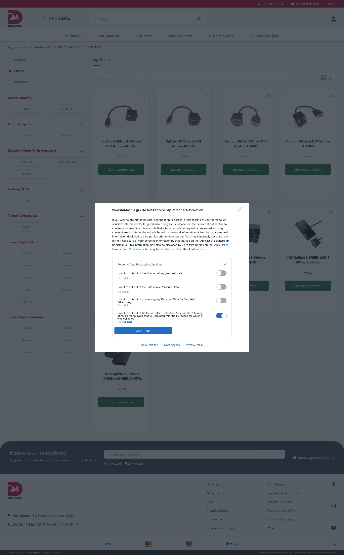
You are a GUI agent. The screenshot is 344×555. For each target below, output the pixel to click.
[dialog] (172, 277)
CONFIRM (143, 330)
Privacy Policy (194, 344)
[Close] (241, 210)
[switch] (221, 273)
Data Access (172, 344)
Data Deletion (149, 344)
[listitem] (172, 264)
